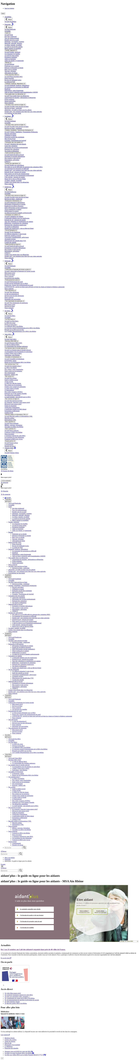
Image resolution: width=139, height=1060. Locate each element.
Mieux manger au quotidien (13, 48)
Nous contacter (9, 103)
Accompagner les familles (12, 54)
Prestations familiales (11, 57)
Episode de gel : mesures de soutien (15, 172)
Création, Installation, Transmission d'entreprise (18, 130)
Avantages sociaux (10, 239)
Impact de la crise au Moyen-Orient (15, 179)
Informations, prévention (12, 160)
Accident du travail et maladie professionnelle (18, 213)
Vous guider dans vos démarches (14, 94)
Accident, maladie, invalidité (13, 45)
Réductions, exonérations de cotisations (16, 223)
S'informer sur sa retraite (12, 66)
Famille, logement (10, 50)
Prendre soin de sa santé (12, 40)
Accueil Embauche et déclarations (15, 202)
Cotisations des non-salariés (13, 142)
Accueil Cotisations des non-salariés (15, 144)
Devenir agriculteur (10, 133)
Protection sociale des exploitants (14, 137)
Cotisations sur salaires (12, 214)
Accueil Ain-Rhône (10, 21)
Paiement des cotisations (12, 149)
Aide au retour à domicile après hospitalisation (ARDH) (21, 92)
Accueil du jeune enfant (12, 55)
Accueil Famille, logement (12, 52)
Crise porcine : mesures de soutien (15, 177)
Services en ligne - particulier (13, 108)
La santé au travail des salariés (14, 47)
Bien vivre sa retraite (11, 69)
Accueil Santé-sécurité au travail (14, 155)
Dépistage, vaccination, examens (14, 41)
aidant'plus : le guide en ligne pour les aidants (18, 110)
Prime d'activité (9, 78)
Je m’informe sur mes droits (13, 113)
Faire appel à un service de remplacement (17, 174)
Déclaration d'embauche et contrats (15, 204)
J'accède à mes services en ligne (14, 104)
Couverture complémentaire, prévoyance (17, 237)
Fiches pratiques (9, 99)
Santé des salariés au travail (13, 235)
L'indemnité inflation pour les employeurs (17, 218)
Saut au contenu (9, 8)
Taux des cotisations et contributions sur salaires (19, 221)
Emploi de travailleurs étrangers (14, 206)
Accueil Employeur (10, 192)
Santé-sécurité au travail (12, 153)
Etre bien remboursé (11, 36)
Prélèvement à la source (12, 211)
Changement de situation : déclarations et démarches (20, 97)
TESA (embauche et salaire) (13, 209)
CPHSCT (7, 161)
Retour (10, 19)
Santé (7, 33)
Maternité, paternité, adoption (13, 43)
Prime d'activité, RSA (11, 74)
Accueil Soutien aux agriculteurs (14, 165)
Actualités (7, 31)
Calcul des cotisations (11, 146)
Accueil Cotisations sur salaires (14, 216)
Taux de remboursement (12, 38)
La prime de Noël (10, 82)
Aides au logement (10, 59)
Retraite (7, 62)
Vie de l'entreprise (10, 230)
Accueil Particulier (10, 29)
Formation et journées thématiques (15, 156)
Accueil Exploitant (10, 121)
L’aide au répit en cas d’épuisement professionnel (19, 175)
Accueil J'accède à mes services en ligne (16, 106)
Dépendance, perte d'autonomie (14, 90)
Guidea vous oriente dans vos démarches (17, 182)
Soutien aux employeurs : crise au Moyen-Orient (19, 228)
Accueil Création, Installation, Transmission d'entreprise (21, 132)
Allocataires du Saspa (11, 73)
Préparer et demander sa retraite (14, 68)
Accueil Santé (9, 35)
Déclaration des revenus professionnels (16, 147)
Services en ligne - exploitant (13, 128)
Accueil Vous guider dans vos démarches (17, 96)
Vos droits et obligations (12, 151)
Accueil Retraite (9, 64)
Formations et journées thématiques (15, 248)
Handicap (7, 89)
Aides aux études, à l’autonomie (14, 60)
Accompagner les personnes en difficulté (17, 87)
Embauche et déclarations (12, 201)
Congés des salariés (10, 242)
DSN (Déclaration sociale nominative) (16, 208)
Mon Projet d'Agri (10, 139)
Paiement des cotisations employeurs (15, 225)
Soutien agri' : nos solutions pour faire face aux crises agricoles (23, 111)
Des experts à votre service (13, 158)
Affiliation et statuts (10, 135)
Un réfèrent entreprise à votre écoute (15, 234)
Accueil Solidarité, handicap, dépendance (17, 85)
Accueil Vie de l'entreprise (12, 232)
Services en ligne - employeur (13, 199)
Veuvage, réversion (10, 71)
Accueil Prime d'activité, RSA (14, 76)
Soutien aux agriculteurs (12, 163)
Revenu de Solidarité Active (13, 80)
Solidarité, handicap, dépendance (14, 83)
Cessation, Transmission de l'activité (15, 140)
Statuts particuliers (10, 101)
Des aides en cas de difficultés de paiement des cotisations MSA (24, 167)
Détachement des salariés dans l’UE (15, 241)
